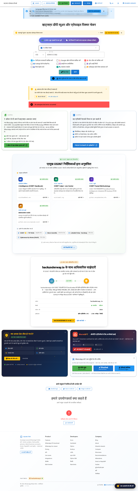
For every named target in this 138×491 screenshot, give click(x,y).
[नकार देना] (104, 11)
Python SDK (73, 458)
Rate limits (73, 464)
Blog (96, 440)
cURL (71, 452)
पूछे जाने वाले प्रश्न (99, 467)
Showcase (98, 452)
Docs (71, 440)
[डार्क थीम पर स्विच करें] (118, 3)
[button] (43, 55)
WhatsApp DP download (52, 443)
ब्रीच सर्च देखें (80, 320)
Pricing (47, 449)
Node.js (72, 449)
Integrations (48, 458)
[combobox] (40, 55)
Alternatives (98, 458)
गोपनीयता (97, 473)
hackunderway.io (36, 478)
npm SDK (72, 455)
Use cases (48, 455)
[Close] (111, 11)
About (97, 443)
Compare (98, 449)
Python (72, 446)
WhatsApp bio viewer (51, 446)
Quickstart (73, 443)
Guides (97, 464)
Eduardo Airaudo (100, 446)
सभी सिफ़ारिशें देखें (67, 247)
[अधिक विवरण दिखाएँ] (96, 48)
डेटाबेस (46, 461)
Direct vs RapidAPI (100, 461)
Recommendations (100, 455)
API (46, 452)
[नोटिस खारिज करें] (121, 32)
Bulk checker (48, 464)
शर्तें (96, 470)
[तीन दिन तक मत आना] (65, 332)
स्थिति (71, 461)
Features (47, 440)
